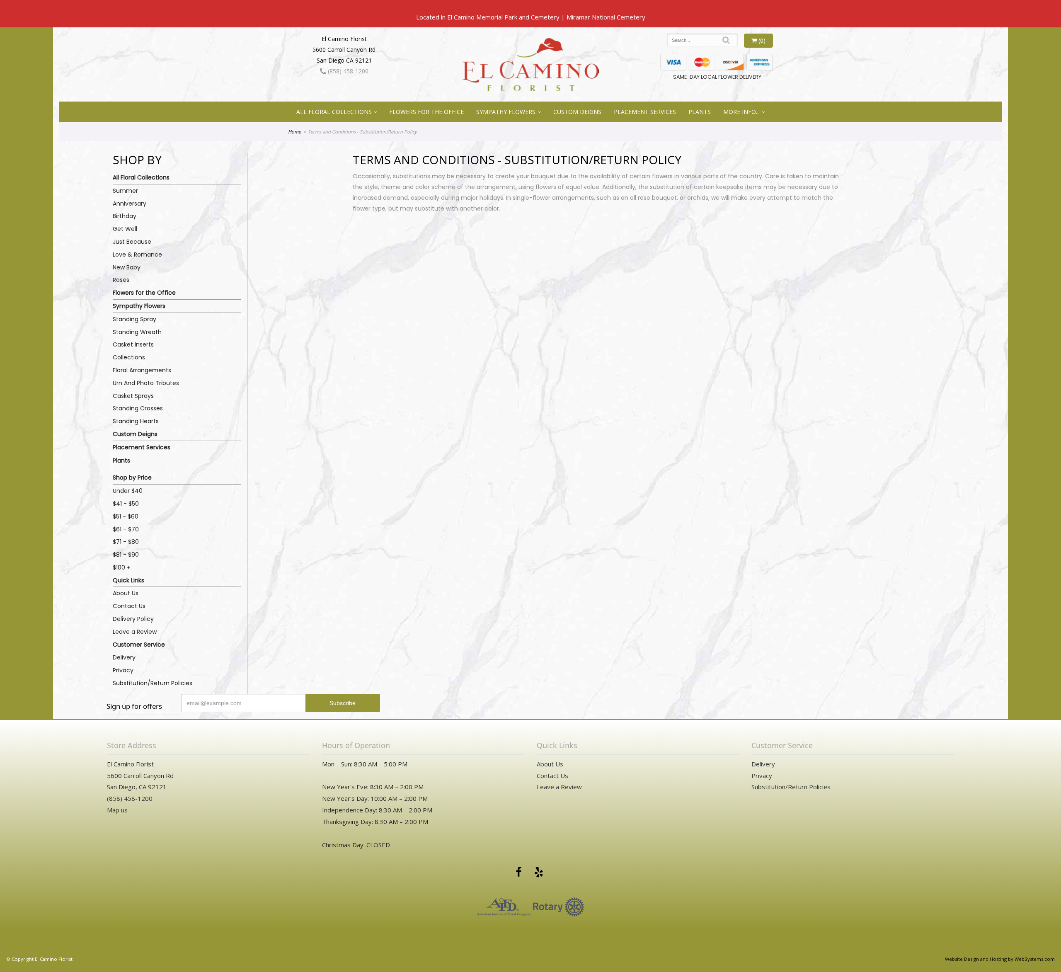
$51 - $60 (125, 516)
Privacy (123, 670)
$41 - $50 (126, 503)
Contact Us (129, 606)
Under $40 (128, 491)
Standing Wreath (137, 332)
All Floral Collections (334, 112)
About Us (125, 593)
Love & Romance (137, 254)
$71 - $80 (126, 542)
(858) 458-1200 (347, 71)
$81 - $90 (126, 554)
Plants (699, 112)
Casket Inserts (133, 344)
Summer (125, 191)
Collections (129, 357)
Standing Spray (134, 319)
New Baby (126, 267)
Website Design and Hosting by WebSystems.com (1000, 959)
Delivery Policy (133, 619)
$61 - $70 (126, 529)
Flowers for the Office (426, 112)
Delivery (124, 657)
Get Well (125, 229)
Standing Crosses (138, 408)
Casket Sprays (133, 396)
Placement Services (645, 112)
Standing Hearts (136, 421)
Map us (117, 810)
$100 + (122, 567)
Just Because (132, 242)
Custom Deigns (577, 112)
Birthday (124, 216)
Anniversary (129, 203)
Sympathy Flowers (505, 112)
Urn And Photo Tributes (146, 383)
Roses (121, 280)
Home (294, 131)
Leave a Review (135, 632)
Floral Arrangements (142, 370)
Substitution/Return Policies (152, 683)
